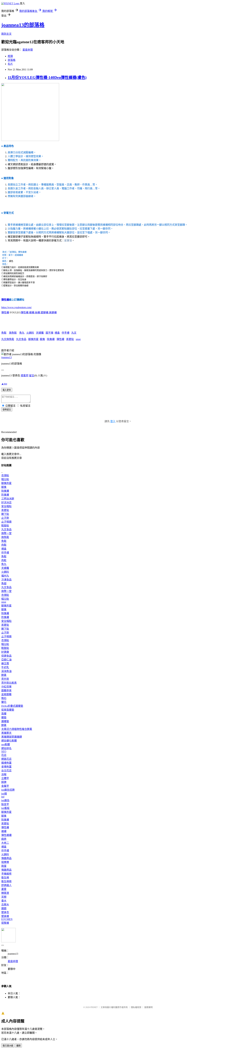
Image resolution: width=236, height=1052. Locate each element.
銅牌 (3, 782)
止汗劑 (5, 518)
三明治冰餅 (7, 498)
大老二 (5, 842)
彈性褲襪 (6, 835)
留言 (31, 375)
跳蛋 (3, 866)
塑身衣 (5, 912)
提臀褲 (5, 923)
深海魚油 (6, 671)
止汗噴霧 (6, 521)
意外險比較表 (9, 682)
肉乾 (3, 560)
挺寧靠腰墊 (7, 709)
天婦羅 (40, 332)
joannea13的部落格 (22, 25)
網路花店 (6, 759)
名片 (10, 64)
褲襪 (31, 312)
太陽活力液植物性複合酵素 (16, 729)
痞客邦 (24, 375)
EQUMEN (7, 919)
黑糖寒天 (6, 733)
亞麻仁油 (6, 659)
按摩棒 (5, 862)
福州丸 (5, 575)
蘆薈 (3, 889)
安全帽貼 (6, 506)
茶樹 (3, 896)
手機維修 (6, 873)
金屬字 (5, 786)
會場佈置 (6, 766)
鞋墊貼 (5, 525)
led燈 (4, 793)
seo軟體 (5, 744)
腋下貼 (5, 514)
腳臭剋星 (33, 339)
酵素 (3, 675)
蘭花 (3, 702)
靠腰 (3, 713)
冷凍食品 (6, 579)
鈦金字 (5, 804)
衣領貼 (5, 475)
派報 (3, 774)
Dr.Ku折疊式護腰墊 (12, 706)
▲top (4, 383)
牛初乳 (5, 667)
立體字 (5, 778)
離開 (18, 1045)
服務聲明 (148, 1007)
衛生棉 (5, 877)
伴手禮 (65, 332)
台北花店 (6, 770)
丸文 (73, 332)
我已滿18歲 (8, 1045)
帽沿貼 (5, 479)
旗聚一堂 (6, 533)
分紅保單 (6, 686)
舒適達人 (6, 885)
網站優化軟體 (9, 740)
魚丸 (21, 332)
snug (78, 339)
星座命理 (27, 49)
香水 (3, 900)
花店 (3, 755)
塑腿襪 (44, 312)
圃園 (3, 908)
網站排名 (6, 748)
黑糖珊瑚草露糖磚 (11, 736)
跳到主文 (6, 33)
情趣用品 (6, 858)
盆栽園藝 (6, 694)
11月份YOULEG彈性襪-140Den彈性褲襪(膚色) (47, 77)
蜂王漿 (5, 663)
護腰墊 (5, 721)
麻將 (3, 839)
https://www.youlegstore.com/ (16, 307)
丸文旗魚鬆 (7, 339)
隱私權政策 (136, 1007)
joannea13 (6, 357)
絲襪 (37, 312)
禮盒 (57, 332)
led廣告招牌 (8, 789)
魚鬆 (3, 332)
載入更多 (7, 390)
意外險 (5, 679)
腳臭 (42, 339)
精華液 (5, 893)
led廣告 (5, 800)
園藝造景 (6, 690)
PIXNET (94, 1007)
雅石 (3, 698)
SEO (3, 751)
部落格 (11, 60)
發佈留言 (7, 409)
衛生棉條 (6, 881)
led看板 (5, 808)
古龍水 (5, 904)
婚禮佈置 (6, 762)
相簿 (10, 56)
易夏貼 (70, 339)
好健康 (5, 652)
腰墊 (3, 717)
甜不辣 (49, 332)
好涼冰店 (6, 502)
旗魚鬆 (13, 332)
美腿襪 (53, 312)
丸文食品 (21, 339)
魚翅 (3, 583)
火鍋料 (30, 332)
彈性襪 (5, 299)
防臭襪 (5, 494)
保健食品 (6, 655)
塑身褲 (5, 916)
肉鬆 (3, 545)
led (2, 796)
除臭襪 (51, 339)
